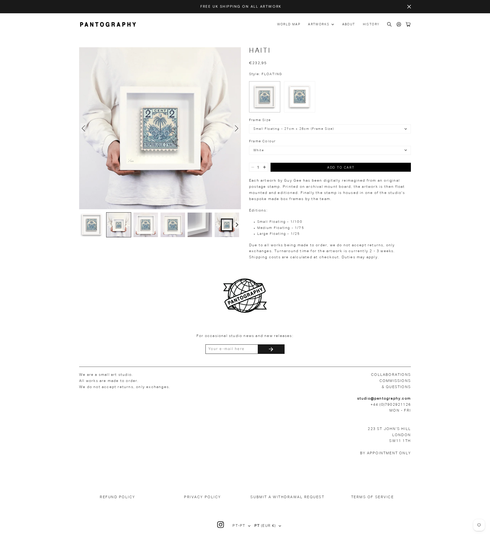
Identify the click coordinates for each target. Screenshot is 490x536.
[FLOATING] (264, 96)
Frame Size (260, 120)
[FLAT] (299, 96)
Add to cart (340, 167)
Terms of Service (372, 497)
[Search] (389, 25)
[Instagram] (220, 524)
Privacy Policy (202, 497)
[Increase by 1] (264, 167)
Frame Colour (262, 141)
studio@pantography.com (384, 398)
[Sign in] (399, 25)
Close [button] (409, 6)
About (348, 24)
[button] (91, 224)
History (371, 24)
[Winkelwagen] (408, 25)
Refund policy (117, 497)
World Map (289, 24)
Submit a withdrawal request (287, 497)
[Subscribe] (271, 349)
